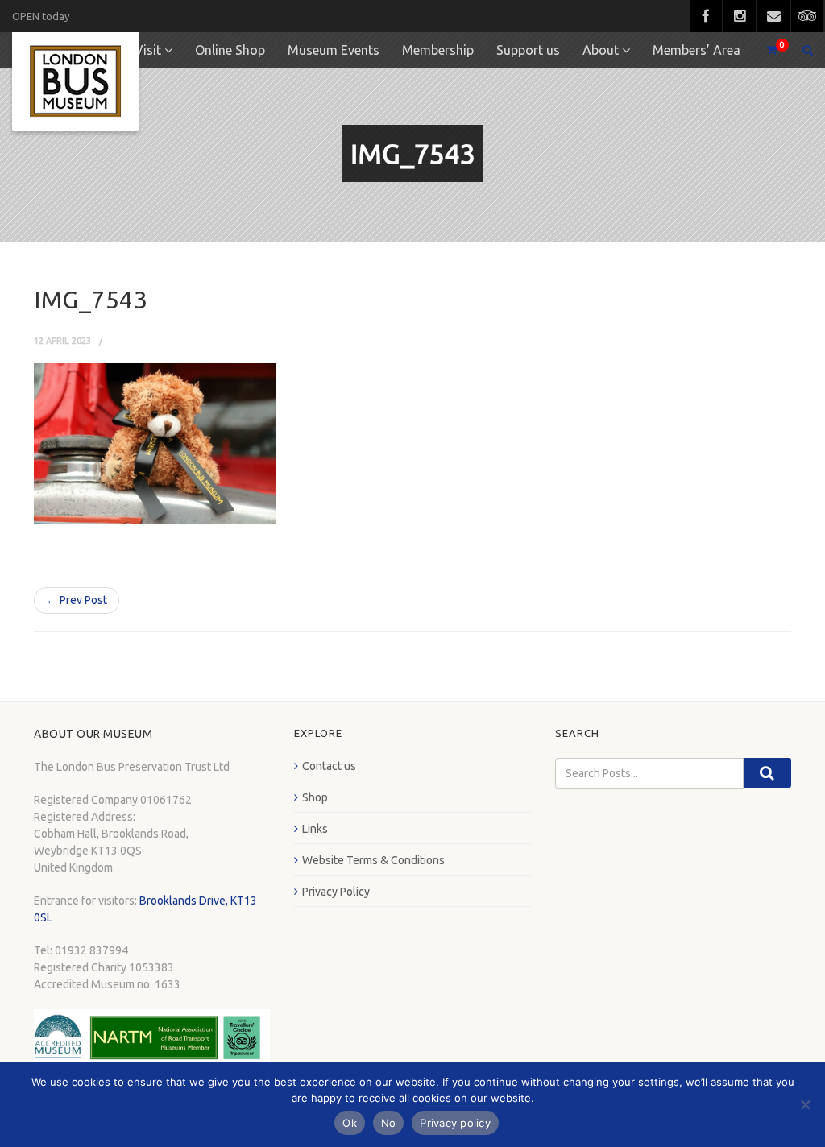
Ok (349, 1122)
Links (315, 828)
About (600, 50)
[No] (805, 1104)
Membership (438, 50)
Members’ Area (696, 50)
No (388, 1122)
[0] (764, 50)
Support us (528, 50)
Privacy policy (455, 1122)
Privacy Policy (336, 891)
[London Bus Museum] (75, 81)
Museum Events (333, 50)
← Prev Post (76, 600)
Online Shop (230, 50)
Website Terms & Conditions (373, 860)
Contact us (329, 766)
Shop (315, 797)
